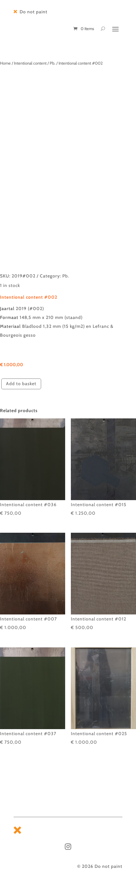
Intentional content (30, 63)
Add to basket (21, 383)
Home (5, 63)
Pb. (52, 63)
